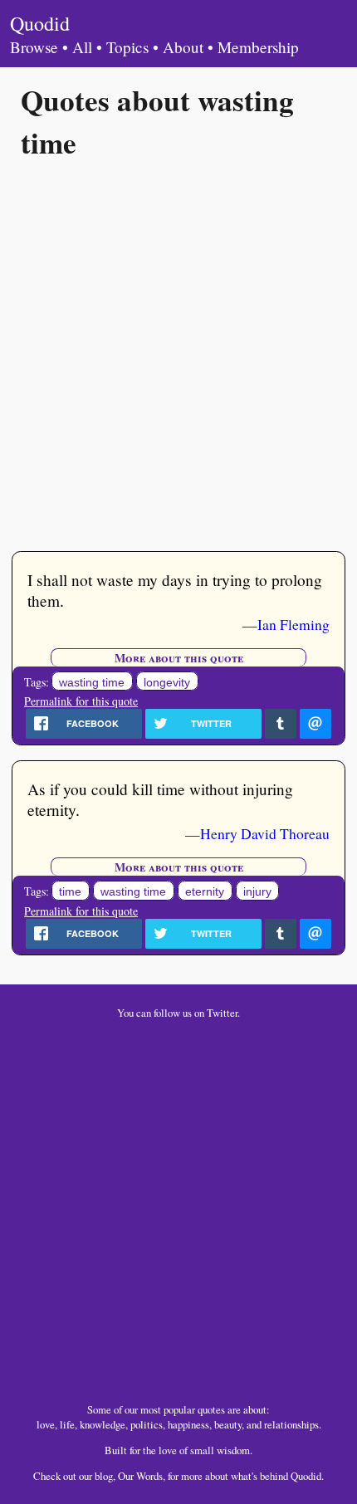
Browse (34, 47)
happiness (188, 1424)
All (82, 47)
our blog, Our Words (121, 1475)
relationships (291, 1424)
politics (146, 1424)
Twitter (222, 1012)
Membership (258, 47)
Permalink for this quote (81, 701)
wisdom (233, 1450)
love (46, 1424)
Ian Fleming (293, 624)
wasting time (92, 682)
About (183, 47)
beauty (228, 1424)
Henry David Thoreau (265, 833)
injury (257, 891)
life (67, 1424)
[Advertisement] (178, 353)
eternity (204, 891)
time (70, 891)
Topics (127, 47)
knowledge (102, 1424)
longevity (167, 682)
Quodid (40, 23)
